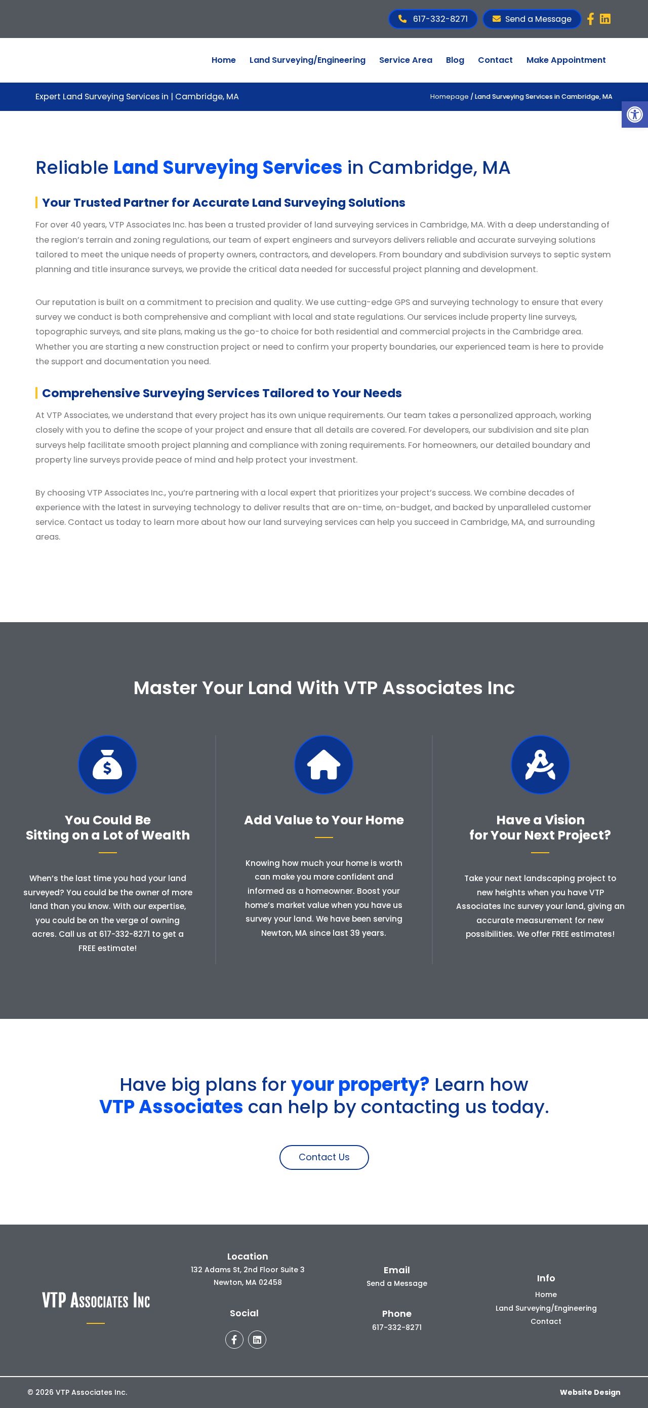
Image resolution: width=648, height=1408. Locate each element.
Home (224, 60)
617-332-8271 (439, 19)
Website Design (590, 1392)
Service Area (405, 60)
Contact (495, 60)
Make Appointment (566, 60)
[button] (635, 114)
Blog (455, 60)
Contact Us (324, 1157)
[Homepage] (89, 74)
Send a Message (538, 19)
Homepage (449, 96)
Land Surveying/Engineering (308, 60)
